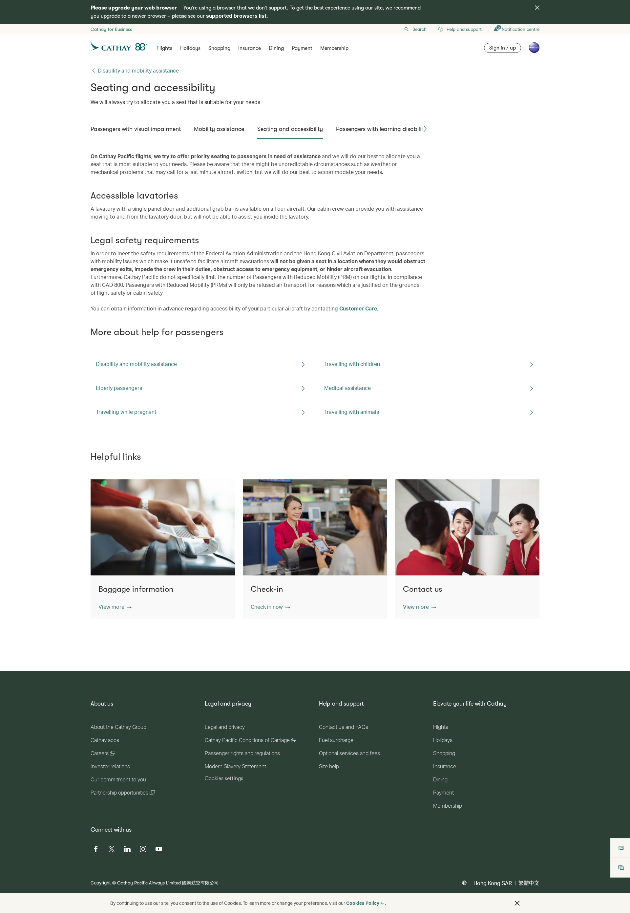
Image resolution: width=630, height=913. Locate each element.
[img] (537, 7)
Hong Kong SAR (492, 883)
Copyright (101, 882)
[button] (425, 129)
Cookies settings (224, 778)
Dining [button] (276, 48)
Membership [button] (334, 48)
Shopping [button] (219, 48)
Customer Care (358, 308)
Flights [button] (164, 48)
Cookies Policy (362, 903)
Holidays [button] (190, 48)
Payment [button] (302, 48)
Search (419, 29)
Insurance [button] (249, 48)
